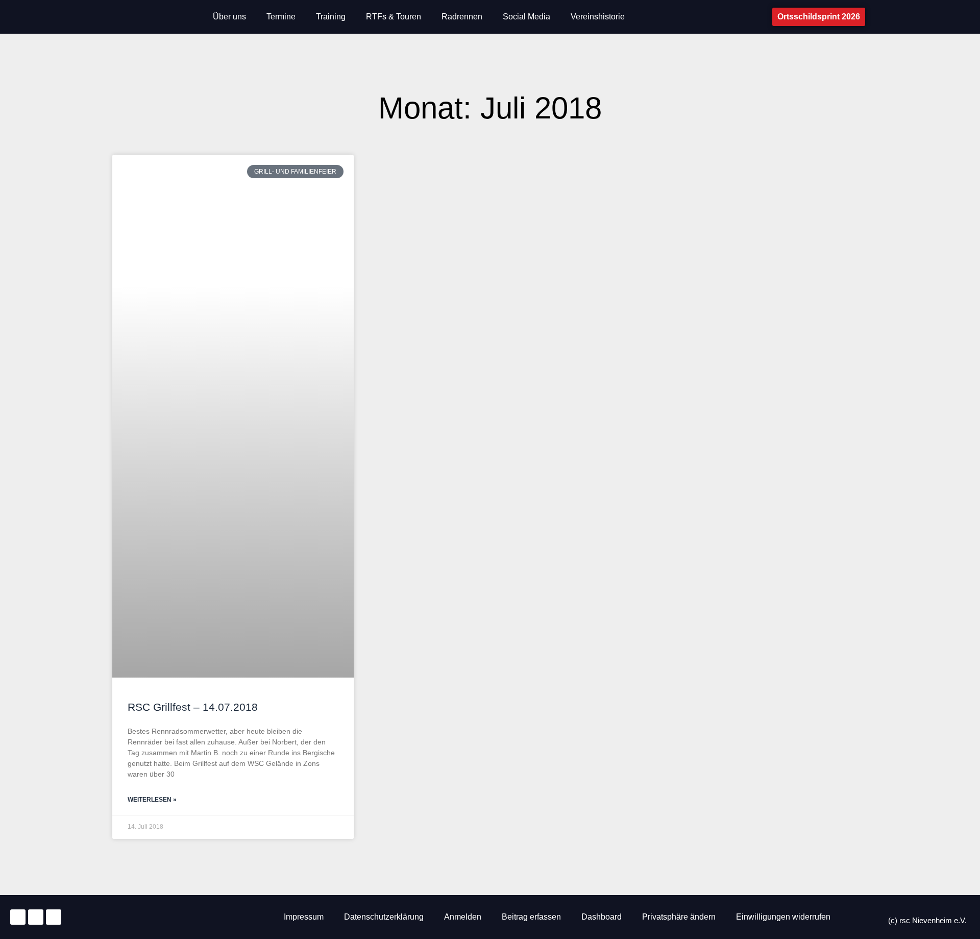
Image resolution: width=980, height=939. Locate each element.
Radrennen (462, 16)
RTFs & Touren (393, 16)
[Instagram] (18, 917)
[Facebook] (35, 917)
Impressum (304, 916)
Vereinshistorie (598, 16)
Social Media (526, 16)
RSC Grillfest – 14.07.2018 (193, 707)
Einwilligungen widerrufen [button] (783, 916)
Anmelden (462, 916)
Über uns (229, 16)
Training (331, 16)
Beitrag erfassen (531, 916)
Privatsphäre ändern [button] (679, 916)
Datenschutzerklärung (384, 916)
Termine (281, 16)
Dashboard (601, 916)
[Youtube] (53, 917)
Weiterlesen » (152, 799)
